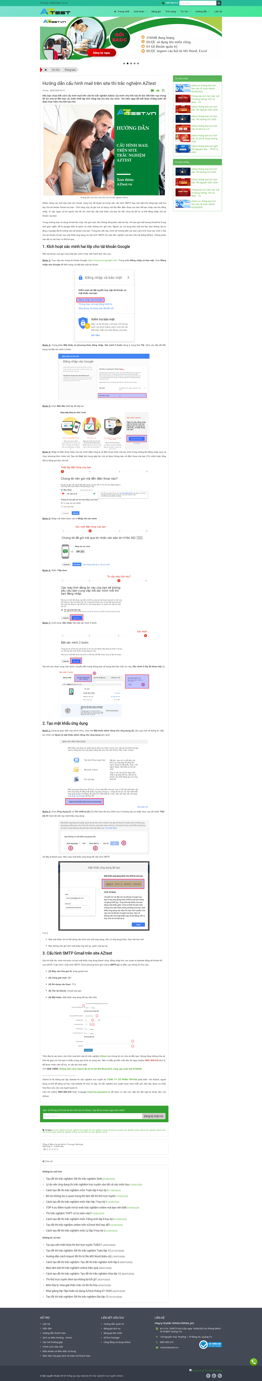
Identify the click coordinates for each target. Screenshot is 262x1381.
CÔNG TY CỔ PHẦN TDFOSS (122, 1079)
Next (226, 38)
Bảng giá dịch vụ (112, 1328)
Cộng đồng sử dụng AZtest (117, 1342)
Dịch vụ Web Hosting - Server (57, 1337)
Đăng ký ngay (101, 52)
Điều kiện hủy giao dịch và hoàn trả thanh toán (66, 1355)
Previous (35, 38)
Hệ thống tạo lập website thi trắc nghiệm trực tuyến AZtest (93, 1375)
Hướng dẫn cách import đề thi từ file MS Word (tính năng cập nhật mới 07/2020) (100, 1069)
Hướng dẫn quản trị (114, 1323)
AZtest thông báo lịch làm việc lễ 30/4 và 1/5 (204, 127)
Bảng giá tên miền (113, 1333)
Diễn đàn (47, 1328)
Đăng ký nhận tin (153, 1116)
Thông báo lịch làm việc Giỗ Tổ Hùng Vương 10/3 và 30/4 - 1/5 (205, 99)
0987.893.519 (171, 3)
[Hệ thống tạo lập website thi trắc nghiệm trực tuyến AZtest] (55, 11)
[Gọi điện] (253, 1362)
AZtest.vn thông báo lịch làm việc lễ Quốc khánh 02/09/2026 (203, 88)
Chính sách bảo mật (53, 1346)
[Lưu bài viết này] (163, 90)
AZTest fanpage (111, 1337)
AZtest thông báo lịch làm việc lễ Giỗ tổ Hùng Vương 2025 (204, 138)
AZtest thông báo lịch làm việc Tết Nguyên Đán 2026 (204, 108)
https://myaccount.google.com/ (102, 260)
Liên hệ (46, 1323)
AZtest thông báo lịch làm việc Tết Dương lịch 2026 (204, 118)
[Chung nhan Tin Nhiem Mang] (205, 1370)
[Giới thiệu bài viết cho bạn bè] (153, 90)
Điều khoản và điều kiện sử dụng (59, 1351)
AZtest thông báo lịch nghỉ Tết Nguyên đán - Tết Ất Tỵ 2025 (204, 149)
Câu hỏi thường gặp (53, 1342)
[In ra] (158, 90)
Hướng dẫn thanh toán (54, 1333)
